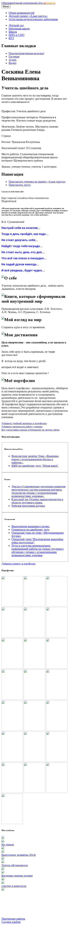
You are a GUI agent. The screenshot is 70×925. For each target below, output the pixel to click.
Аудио (12, 59)
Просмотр (26, 53)
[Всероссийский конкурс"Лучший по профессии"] (34, 605)
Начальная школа (19, 28)
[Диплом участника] (34, 667)
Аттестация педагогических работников (33, 19)
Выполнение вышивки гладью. (30, 526)
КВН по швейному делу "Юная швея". (35, 465)
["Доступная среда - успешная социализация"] (12, 605)
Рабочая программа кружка (28, 505)
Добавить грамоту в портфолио (18, 563)
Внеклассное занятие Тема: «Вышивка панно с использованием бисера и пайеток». (35, 459)
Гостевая (14, 56)
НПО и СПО (16, 34)
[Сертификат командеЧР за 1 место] (56, 698)
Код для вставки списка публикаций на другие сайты (30, 429)
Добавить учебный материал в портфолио (24, 423)
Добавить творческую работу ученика (21, 426)
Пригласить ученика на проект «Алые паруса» (37, 181)
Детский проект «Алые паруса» (28, 16)
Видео (12, 63)
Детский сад (16, 25)
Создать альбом (10, 921)
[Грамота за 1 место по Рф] (56, 667)
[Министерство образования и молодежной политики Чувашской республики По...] (12, 636)
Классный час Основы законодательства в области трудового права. (37, 501)
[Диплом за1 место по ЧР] (12, 698)
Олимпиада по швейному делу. (30, 529)
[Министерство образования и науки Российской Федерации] (34, 636)
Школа (13, 31)
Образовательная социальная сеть (28, 2)
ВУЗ (11, 38)
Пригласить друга (20, 184)
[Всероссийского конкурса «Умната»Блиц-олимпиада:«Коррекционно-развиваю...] (56, 636)
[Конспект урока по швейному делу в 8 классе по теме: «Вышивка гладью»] (12, 667)
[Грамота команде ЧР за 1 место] (34, 698)
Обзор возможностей (21, 12)
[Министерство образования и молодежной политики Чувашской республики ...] (56, 605)
